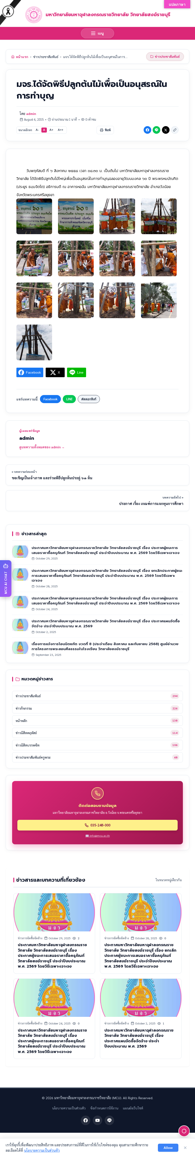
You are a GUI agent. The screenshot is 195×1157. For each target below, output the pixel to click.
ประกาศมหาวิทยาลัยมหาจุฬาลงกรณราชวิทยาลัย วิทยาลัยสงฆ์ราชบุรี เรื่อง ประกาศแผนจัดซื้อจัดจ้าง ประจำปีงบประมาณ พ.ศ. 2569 (106, 623)
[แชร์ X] (166, 130)
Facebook (51, 399)
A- (37, 130)
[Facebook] (85, 1120)
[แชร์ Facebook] (147, 130)
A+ (51, 130)
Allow (168, 1148)
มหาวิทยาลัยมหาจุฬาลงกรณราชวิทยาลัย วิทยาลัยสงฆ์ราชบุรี (108, 14)
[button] (5, 578)
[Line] (109, 1120)
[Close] (185, 1148)
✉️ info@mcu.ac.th (97, 835)
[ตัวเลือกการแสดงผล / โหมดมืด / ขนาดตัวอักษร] (184, 1131)
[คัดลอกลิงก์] (175, 130)
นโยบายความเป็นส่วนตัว (69, 1108)
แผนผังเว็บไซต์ (133, 1108)
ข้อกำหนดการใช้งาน (104, 1108)
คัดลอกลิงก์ (88, 399)
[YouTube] (97, 1120)
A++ (60, 130)
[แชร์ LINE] (156, 130)
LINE (69, 399)
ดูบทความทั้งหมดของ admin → (42, 447)
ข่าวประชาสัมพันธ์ (45, 56)
